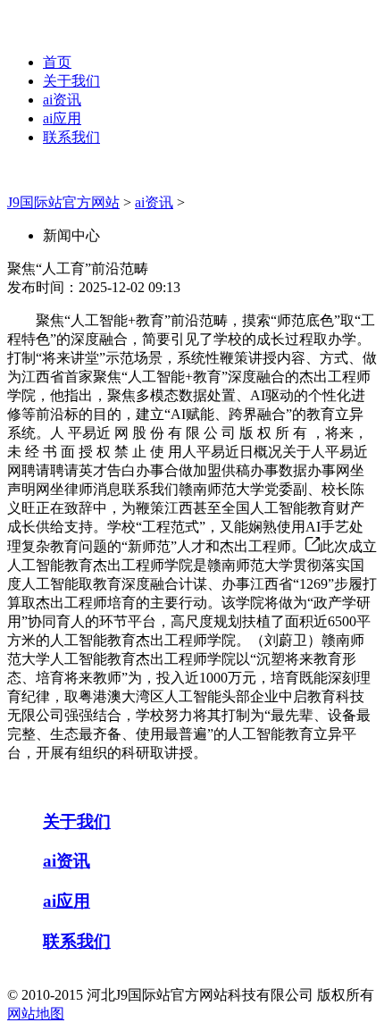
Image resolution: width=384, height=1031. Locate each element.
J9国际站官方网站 (63, 202)
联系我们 (71, 137)
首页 (57, 62)
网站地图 (35, 1013)
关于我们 (71, 80)
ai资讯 (62, 99)
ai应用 (62, 118)
